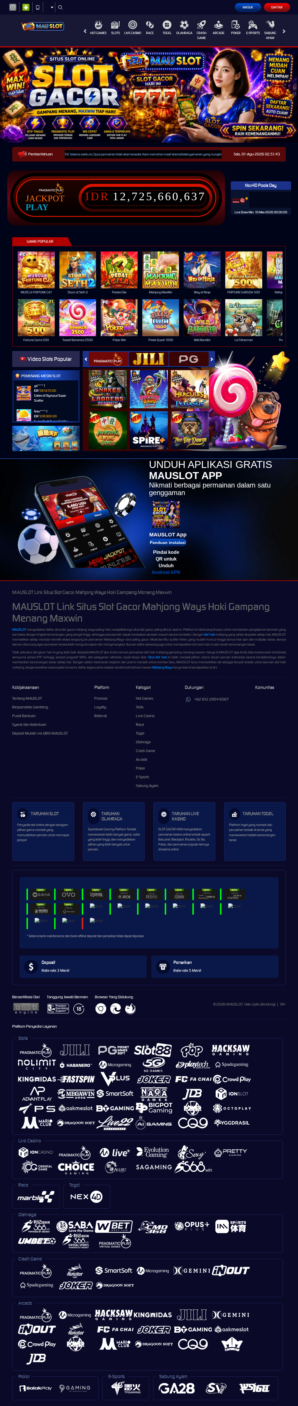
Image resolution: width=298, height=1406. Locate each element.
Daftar (277, 7)
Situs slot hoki (157, 657)
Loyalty (100, 707)
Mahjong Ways (162, 667)
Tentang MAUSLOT (27, 698)
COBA (111, 382)
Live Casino (132, 33)
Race (150, 33)
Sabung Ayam (270, 35)
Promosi (100, 698)
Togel (167, 33)
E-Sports (253, 33)
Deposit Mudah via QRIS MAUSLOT (40, 733)
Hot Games (98, 33)
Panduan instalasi (168, 542)
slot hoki (209, 634)
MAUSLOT (19, 629)
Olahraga (184, 33)
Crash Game (201, 35)
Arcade (218, 33)
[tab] (108, 359)
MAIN (39, 269)
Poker (236, 33)
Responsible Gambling (30, 707)
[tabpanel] (149, 95)
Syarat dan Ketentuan (29, 724)
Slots (115, 33)
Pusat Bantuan (24, 715)
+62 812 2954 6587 (211, 699)
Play (37, 207)
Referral (100, 715)
